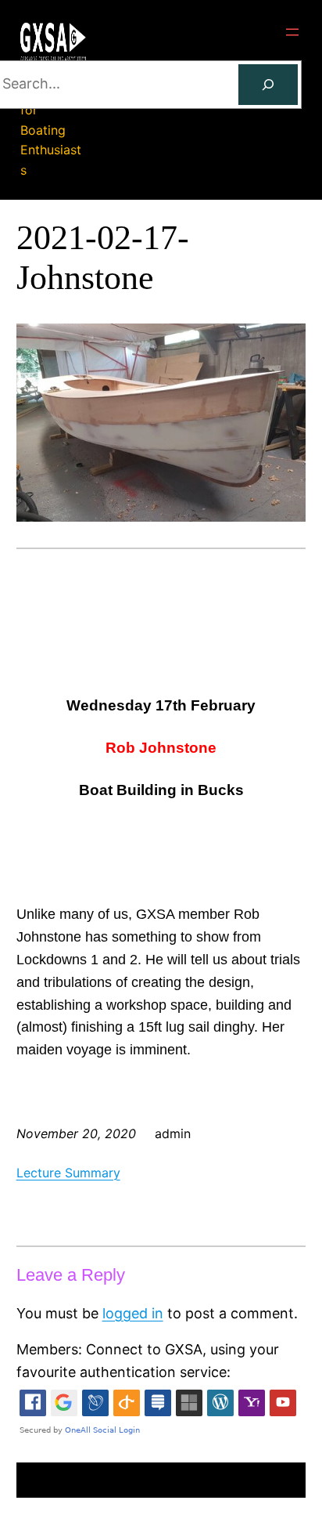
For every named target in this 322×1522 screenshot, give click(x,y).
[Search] (268, 84)
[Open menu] (292, 32)
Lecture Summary (68, 1172)
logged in (132, 1313)
